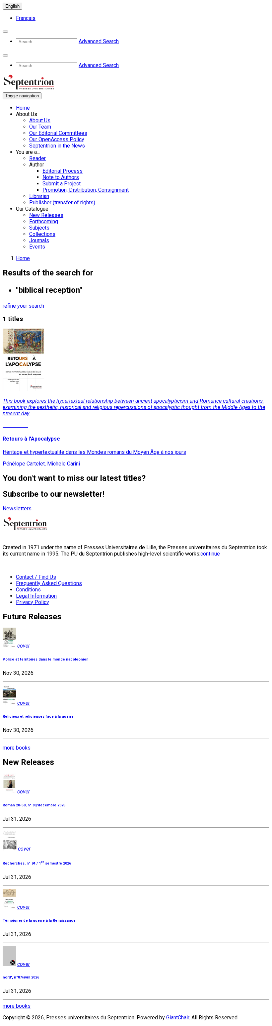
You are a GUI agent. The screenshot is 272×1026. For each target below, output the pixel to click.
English (12, 6)
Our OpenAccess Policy (56, 139)
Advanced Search (99, 41)
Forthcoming (43, 221)
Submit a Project (61, 183)
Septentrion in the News (57, 146)
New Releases (46, 215)
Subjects (39, 228)
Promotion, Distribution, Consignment (85, 190)
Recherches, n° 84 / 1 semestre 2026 (37, 863)
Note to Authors (60, 177)
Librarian (39, 196)
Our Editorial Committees (58, 133)
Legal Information (36, 596)
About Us (39, 120)
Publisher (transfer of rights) (62, 202)
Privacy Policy (32, 602)
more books (17, 748)
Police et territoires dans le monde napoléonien (46, 659)
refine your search (23, 306)
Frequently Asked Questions (49, 583)
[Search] (5, 32)
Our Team (40, 127)
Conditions (28, 589)
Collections (42, 234)
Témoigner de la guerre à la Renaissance (39, 920)
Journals (39, 240)
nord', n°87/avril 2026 (21, 977)
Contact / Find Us (36, 577)
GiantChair (177, 1017)
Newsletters (17, 508)
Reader (37, 158)
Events (37, 247)
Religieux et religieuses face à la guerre (38, 716)
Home (23, 108)
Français (25, 18)
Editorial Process (62, 171)
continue (210, 554)
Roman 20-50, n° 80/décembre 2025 (34, 805)
